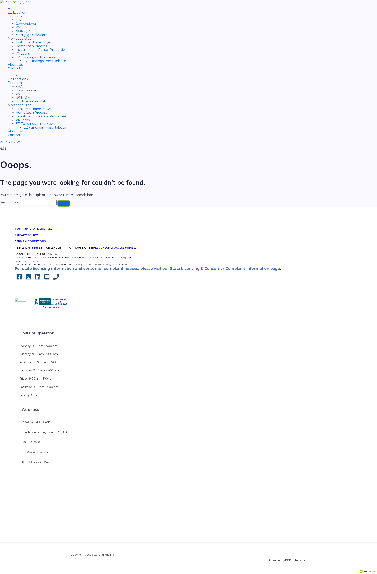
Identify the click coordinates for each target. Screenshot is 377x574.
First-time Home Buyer (34, 42)
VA (18, 27)
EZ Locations (18, 12)
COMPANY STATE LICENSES (33, 228)
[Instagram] (28, 278)
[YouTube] (46, 278)
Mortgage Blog (20, 38)
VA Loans (23, 53)
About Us (15, 65)
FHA (19, 20)
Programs (15, 16)
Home (12, 9)
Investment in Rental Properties (41, 50)
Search (5, 202)
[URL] (56, 278)
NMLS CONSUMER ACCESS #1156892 (114, 247)
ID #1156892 (32, 247)
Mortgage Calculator (32, 35)
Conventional (26, 24)
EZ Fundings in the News (35, 57)
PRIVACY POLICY (26, 235)
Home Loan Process (31, 46)
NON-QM (23, 31)
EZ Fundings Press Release (45, 61)
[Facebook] (19, 278)
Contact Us (16, 68)
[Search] (63, 203)
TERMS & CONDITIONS (30, 241)
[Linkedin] (37, 278)
